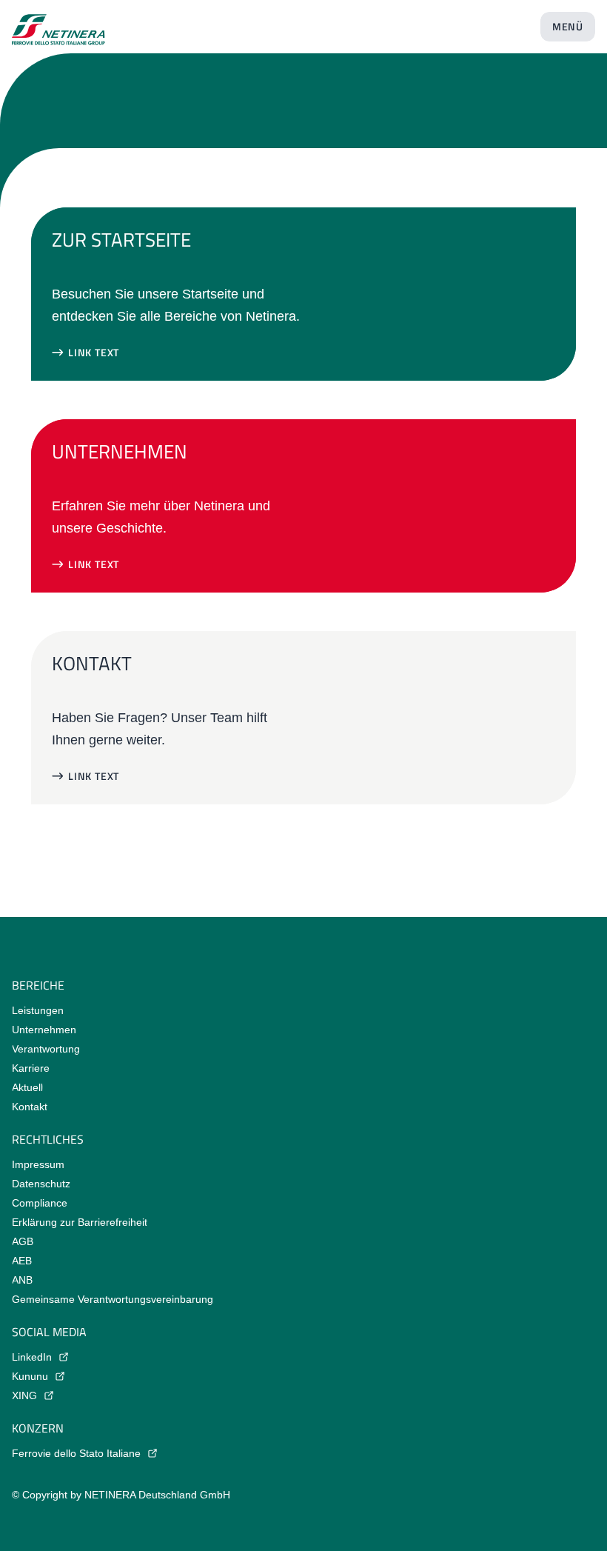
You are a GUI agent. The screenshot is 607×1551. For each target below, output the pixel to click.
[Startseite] (58, 24)
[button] (85, 352)
